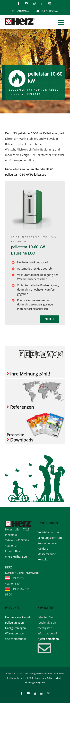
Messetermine (47, 554)
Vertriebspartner (48, 532)
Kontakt (43, 559)
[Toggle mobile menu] (61, 22)
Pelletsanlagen (14, 622)
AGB (31, 677)
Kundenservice (47, 543)
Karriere (43, 548)
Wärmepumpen (15, 633)
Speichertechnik (15, 639)
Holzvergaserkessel (17, 617)
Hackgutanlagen (15, 628)
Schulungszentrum (50, 538)
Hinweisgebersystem (35, 682)
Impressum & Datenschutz (48, 677)
